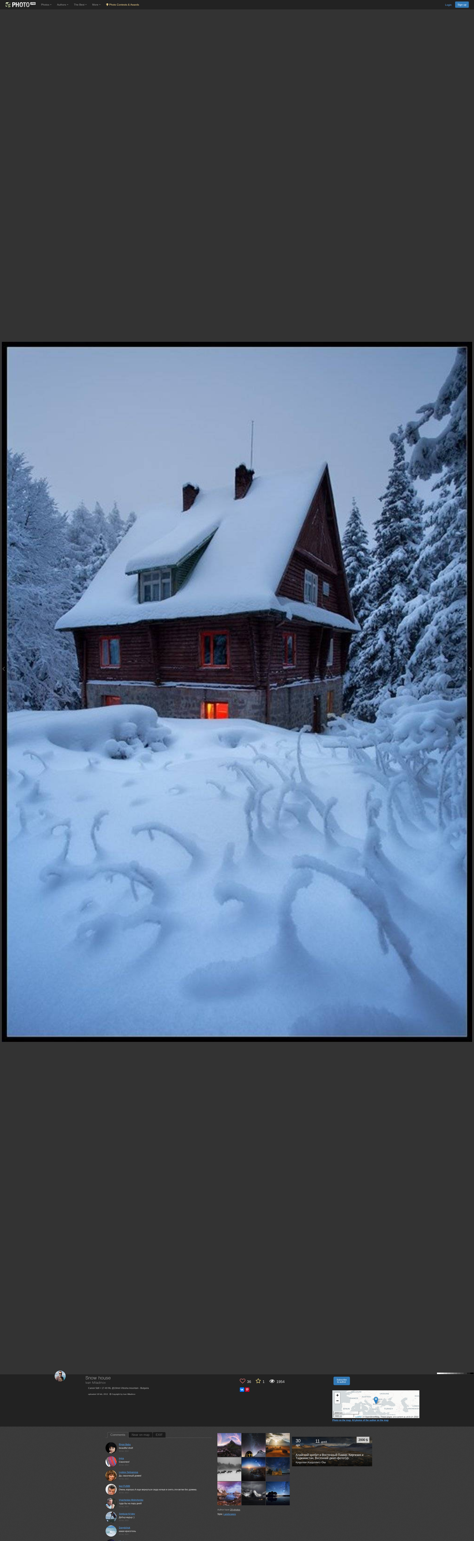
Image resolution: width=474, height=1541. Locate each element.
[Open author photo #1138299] (278, 1493)
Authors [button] (62, 4)
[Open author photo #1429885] (254, 1469)
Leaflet (358, 1416)
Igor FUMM (124, 1486)
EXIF (159, 1435)
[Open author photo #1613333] (229, 1469)
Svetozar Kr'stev (127, 1514)
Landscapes (229, 1514)
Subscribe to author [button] (342, 1381)
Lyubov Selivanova (128, 1472)
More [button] (95, 4)
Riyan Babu (125, 1444)
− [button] (337, 1400)
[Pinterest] (247, 1389)
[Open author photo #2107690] (229, 1445)
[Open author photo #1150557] (254, 1493)
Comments (117, 1435)
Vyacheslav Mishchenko (131, 1500)
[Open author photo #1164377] (229, 1493)
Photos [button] (45, 4)
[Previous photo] (3, 669)
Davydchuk (124, 1527)
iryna (121, 1458)
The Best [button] (79, 4)
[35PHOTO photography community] (20, 4)
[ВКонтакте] (242, 1389)
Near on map (140, 1435)
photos (235, 1509)
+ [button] (337, 1395)
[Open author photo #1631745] (254, 1445)
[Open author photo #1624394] (278, 1445)
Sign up (462, 4)
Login (448, 5)
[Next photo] (470, 669)
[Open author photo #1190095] (278, 1469)
